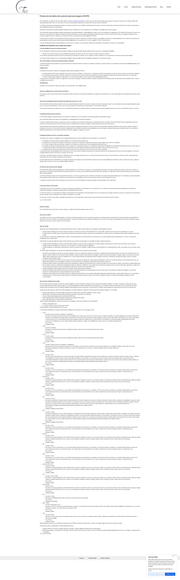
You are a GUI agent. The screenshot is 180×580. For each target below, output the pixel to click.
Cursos (126, 7)
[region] (161, 566)
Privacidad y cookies (93, 558)
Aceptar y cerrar (170, 574)
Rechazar (161, 574)
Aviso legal (81, 558)
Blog (161, 7)
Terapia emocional (136, 7)
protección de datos (78, 21)
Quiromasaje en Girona (151, 7)
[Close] (174, 555)
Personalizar (152, 574)
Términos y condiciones (105, 558)
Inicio (119, 7)
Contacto (168, 7)
